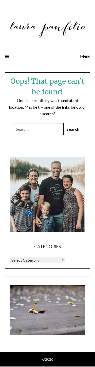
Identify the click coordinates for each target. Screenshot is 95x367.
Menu (85, 56)
